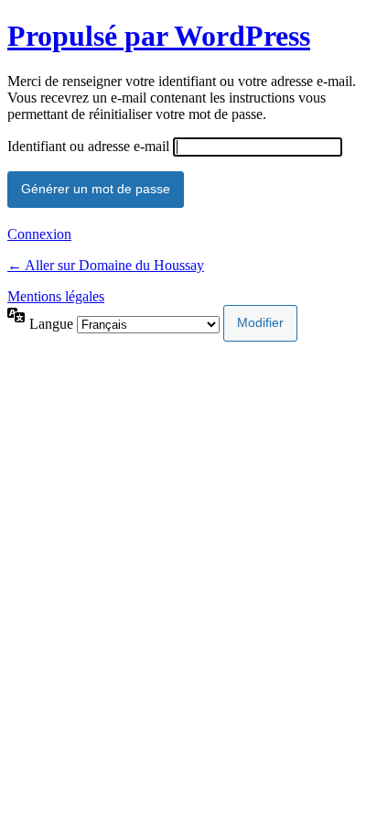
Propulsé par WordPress (158, 35)
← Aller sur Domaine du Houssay (105, 265)
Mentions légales (55, 296)
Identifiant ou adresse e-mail (88, 146)
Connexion (39, 234)
